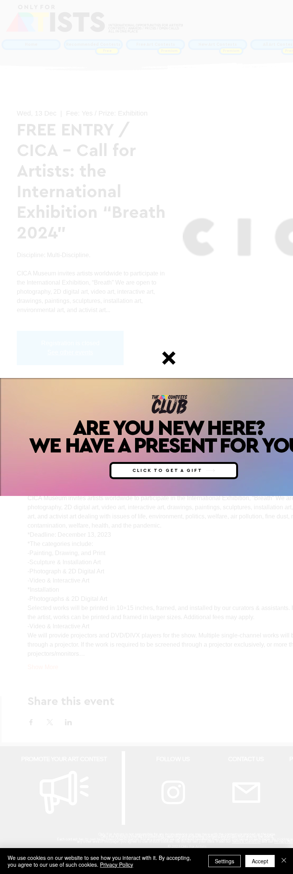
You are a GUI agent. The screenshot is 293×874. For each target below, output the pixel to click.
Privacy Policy (116, 864)
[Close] (283, 861)
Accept (260, 861)
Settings (224, 861)
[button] (168, 358)
